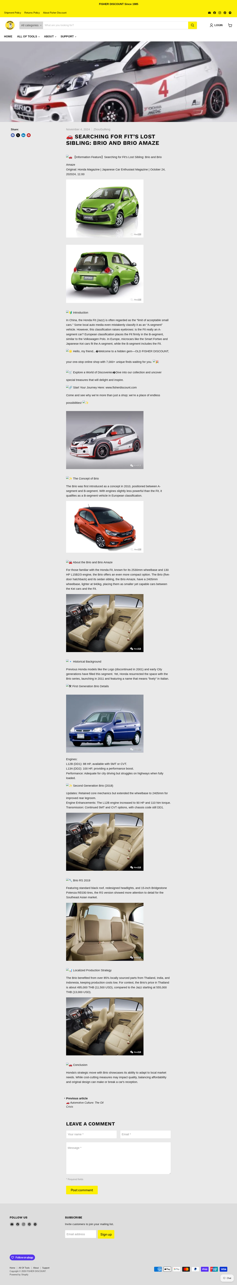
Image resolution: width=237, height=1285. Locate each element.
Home (8, 36)
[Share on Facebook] (13, 135)
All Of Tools (27, 36)
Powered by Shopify (19, 1274)
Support (67, 36)
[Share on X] (18, 135)
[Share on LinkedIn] (23, 135)
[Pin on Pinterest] (29, 135)
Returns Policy (32, 12)
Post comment (82, 1190)
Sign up (106, 1234)
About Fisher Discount (54, 12)
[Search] (192, 25)
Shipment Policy (12, 12)
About (49, 36)
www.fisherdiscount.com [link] (121, 387)
